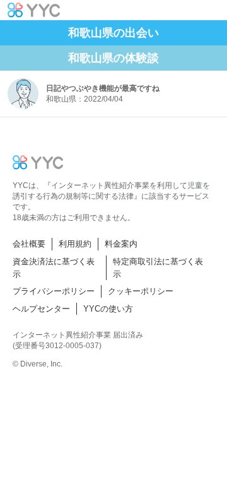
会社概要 (29, 244)
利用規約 (75, 244)
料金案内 (121, 244)
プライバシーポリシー (54, 291)
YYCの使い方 (108, 308)
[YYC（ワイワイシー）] (34, 10)
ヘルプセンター (41, 308)
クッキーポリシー (140, 291)
